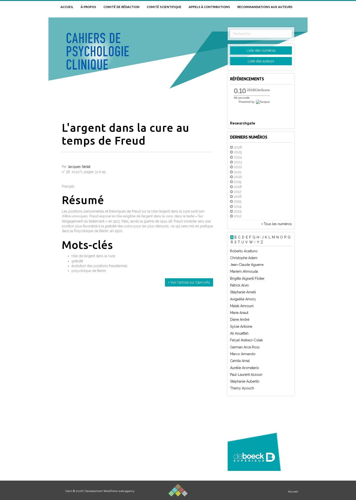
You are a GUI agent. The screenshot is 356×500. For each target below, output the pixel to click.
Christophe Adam (243, 258)
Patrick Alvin (239, 285)
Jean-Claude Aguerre (246, 265)
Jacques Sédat (79, 167)
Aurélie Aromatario (244, 368)
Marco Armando (242, 354)
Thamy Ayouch (242, 388)
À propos (88, 6)
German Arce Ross (245, 347)
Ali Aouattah (239, 333)
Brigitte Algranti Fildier (247, 278)
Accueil (67, 6)
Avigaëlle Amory (243, 299)
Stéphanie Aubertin (244, 381)
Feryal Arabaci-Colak (246, 340)
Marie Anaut (239, 313)
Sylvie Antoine (241, 326)
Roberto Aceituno (244, 251)
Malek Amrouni (242, 306)
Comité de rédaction (121, 6)
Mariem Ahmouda (244, 271)
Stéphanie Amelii (243, 292)
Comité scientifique (164, 6)
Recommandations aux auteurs (265, 6)
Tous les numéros (277, 224)
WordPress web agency (119, 491)
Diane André (239, 319)
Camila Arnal (240, 361)
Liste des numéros (261, 50)
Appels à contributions (209, 6)
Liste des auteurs (261, 61)
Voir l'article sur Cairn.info (189, 282)
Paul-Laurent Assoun (246, 375)
